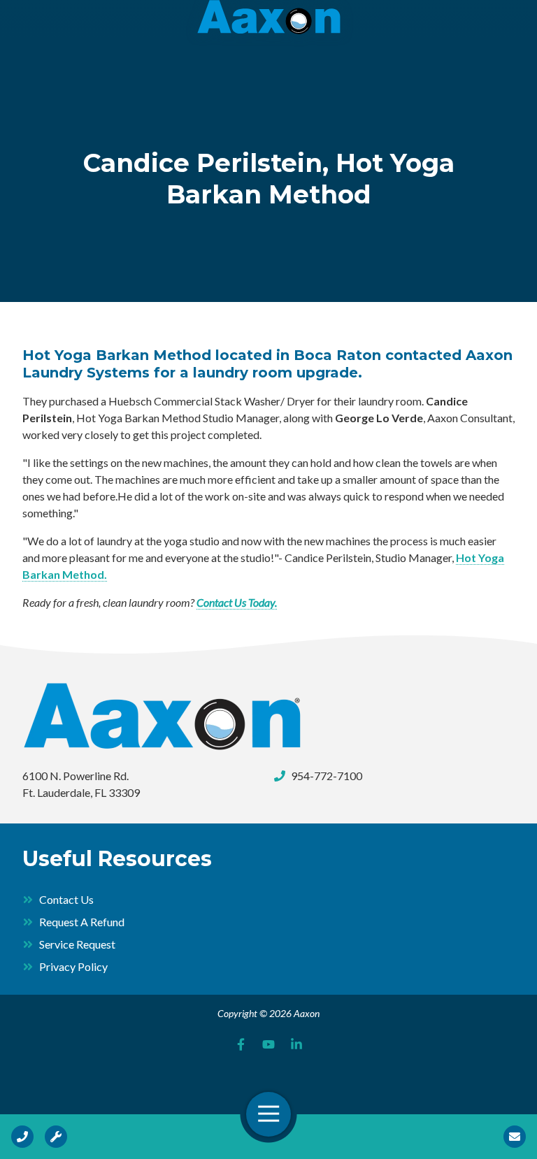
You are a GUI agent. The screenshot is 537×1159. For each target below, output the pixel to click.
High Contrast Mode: (64, 54)
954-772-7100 (326, 775)
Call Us (22, 1136)
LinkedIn (296, 1044)
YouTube (268, 1044)
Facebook (241, 1044)
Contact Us (514, 1136)
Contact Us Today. (236, 602)
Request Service (56, 1136)
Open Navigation (268, 1114)
